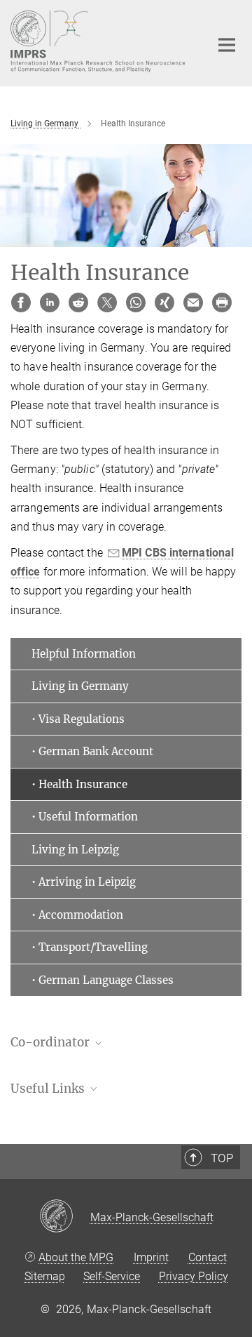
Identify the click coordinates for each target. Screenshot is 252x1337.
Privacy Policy (193, 1276)
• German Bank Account (92, 751)
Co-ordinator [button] (51, 1042)
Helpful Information (83, 653)
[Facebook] (20, 302)
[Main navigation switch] (227, 45)
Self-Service (111, 1276)
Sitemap (44, 1276)
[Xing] (164, 302)
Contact (207, 1257)
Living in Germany (80, 686)
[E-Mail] (193, 302)
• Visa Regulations (78, 719)
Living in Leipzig (75, 849)
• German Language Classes (102, 980)
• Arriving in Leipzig (83, 882)
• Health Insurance (79, 784)
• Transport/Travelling (89, 947)
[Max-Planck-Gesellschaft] (64, 1217)
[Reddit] (78, 302)
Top (222, 1158)
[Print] (221, 302)
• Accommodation (77, 915)
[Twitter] (107, 302)
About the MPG (75, 1257)
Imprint (151, 1257)
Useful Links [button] (49, 1089)
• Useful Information (84, 816)
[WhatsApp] (135, 302)
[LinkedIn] (49, 302)
